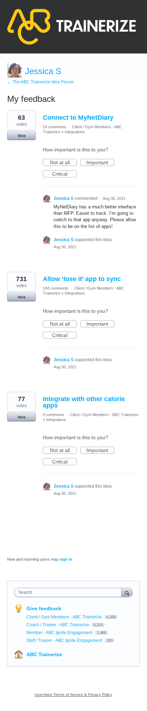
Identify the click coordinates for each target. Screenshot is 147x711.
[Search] (127, 592)
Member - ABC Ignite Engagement (59, 632)
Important (100, 163)
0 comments (53, 414)
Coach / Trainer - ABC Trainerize (58, 624)
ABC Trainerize (44, 654)
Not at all (63, 163)
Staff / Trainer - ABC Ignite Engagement (64, 640)
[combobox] (69, 592)
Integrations (75, 132)
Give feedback (43, 608)
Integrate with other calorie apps (84, 402)
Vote (21, 136)
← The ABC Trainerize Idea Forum (40, 81)
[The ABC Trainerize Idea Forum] (71, 27)
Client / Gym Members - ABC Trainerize (104, 414)
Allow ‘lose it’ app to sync (82, 278)
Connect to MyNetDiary (78, 117)
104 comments (56, 288)
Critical (64, 174)
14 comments (54, 127)
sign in (66, 559)
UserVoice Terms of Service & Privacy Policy (73, 694)
